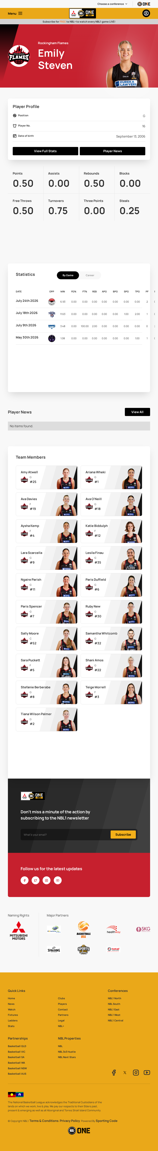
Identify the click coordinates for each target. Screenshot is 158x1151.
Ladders (13, 1020)
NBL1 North (114, 998)
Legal (61, 1020)
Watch (11, 1009)
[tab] (68, 275)
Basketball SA (16, 1057)
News (11, 1004)
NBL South (114, 1004)
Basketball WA (16, 1062)
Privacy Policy (70, 1121)
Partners (63, 1015)
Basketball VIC (16, 1051)
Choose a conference (110, 4)
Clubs (61, 998)
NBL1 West (114, 1015)
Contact (63, 1009)
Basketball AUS (17, 1073)
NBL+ (61, 1026)
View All (137, 412)
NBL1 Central (115, 1020)
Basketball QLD (17, 1046)
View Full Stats (45, 151)
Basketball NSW (17, 1068)
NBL (60, 1046)
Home (11, 998)
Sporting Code (107, 1121)
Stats (11, 1026)
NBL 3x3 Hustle (67, 1051)
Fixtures (13, 1015)
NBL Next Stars (67, 1057)
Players (62, 1004)
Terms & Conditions (44, 1121)
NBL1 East (113, 1009)
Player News (112, 151)
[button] (112, 4)
